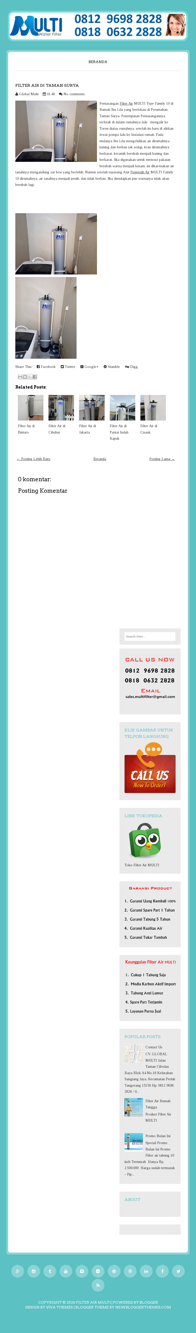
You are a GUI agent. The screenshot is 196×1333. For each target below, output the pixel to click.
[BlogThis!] (25, 376)
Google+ (91, 367)
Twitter (69, 367)
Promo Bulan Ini (157, 1136)
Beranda (98, 62)
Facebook (48, 367)
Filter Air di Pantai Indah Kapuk (119, 432)
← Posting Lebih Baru (33, 459)
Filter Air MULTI (93, 1302)
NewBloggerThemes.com (143, 1307)
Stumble (113, 367)
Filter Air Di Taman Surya (47, 85)
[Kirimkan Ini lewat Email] (20, 376)
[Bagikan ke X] (29, 376)
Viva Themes (59, 1307)
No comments (74, 94)
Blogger (149, 1302)
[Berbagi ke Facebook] (34, 376)
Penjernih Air (140, 172)
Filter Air (126, 103)
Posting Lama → (162, 459)
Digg (133, 367)
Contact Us (153, 1047)
